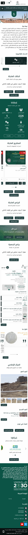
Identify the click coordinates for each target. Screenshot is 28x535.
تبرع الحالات (8, 237)
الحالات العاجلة (9, 92)
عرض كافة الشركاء (14, 460)
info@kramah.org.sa (19, 515)
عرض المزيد (6, 69)
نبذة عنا (19, 136)
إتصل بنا (8, 136)
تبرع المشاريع (19, 237)
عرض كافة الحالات (19, 92)
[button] (3, 17)
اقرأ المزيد (4, 325)
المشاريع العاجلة (8, 192)
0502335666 (21, 511)
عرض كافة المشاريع (19, 192)
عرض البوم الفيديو (8, 430)
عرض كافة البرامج (19, 218)
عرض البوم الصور (19, 430)
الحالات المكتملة (14, 95)
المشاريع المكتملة (14, 195)
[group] (14, 386)
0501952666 (21, 512)
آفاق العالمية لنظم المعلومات (11, 533)
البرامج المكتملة (14, 221)
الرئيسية (23, 499)
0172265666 (21, 508)
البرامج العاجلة (9, 218)
